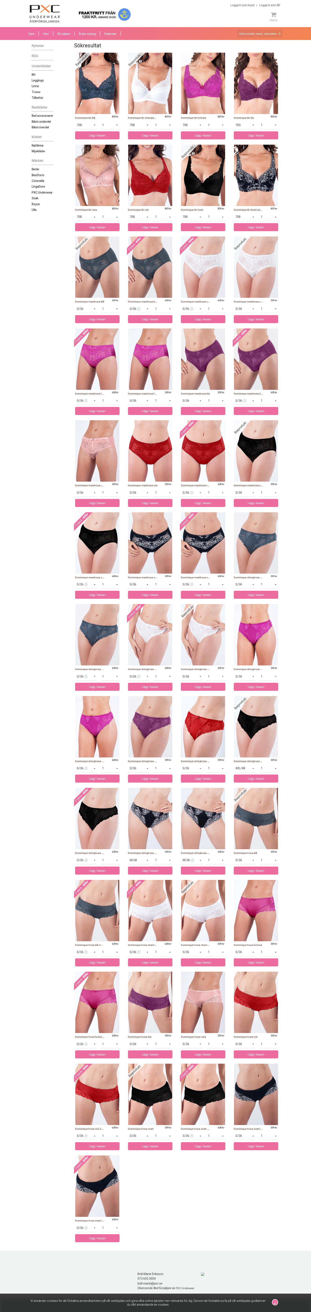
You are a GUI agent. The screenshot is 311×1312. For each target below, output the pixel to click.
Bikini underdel (41, 122)
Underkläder (41, 66)
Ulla (34, 210)
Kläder (37, 137)
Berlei (35, 169)
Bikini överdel (40, 127)
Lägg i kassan (97, 135)
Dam (32, 34)
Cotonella (38, 181)
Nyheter (38, 45)
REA (35, 56)
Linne (35, 86)
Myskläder (38, 151)
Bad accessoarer (42, 116)
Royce (36, 204)
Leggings (38, 80)
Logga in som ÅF (269, 5)
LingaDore (38, 186)
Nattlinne (38, 145)
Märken (37, 160)
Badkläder (40, 107)
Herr (46, 34)
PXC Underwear (42, 192)
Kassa (273, 20)
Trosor (36, 92)
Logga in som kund (242, 5)
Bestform (38, 175)
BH (33, 75)
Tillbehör (37, 98)
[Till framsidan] (45, 13)
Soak (35, 198)
